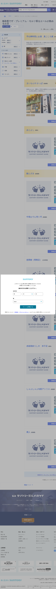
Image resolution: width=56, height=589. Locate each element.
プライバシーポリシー (24, 312)
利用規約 (16, 312)
